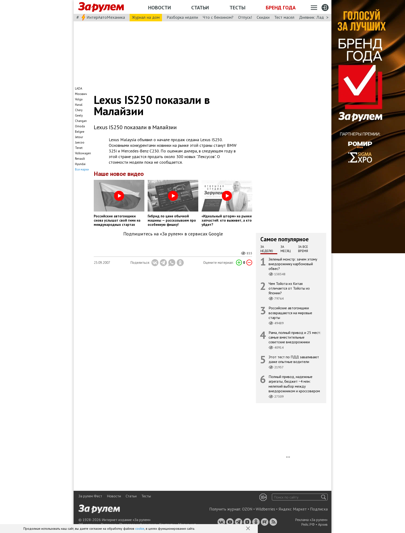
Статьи (200, 7)
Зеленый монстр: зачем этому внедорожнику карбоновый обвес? (293, 264)
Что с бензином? (218, 17)
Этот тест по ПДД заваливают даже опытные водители (294, 359)
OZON (247, 509)
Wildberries (265, 509)
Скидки (263, 17)
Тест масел (284, 17)
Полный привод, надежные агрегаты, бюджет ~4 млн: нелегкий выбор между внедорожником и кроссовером (294, 383)
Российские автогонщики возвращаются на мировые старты (290, 313)
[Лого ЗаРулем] (101, 7)
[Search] (323, 497)
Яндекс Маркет (292, 509)
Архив (323, 524)
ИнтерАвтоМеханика (105, 17)
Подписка (319, 509)
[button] (248, 528)
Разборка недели (182, 17)
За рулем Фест (90, 496)
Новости (159, 7)
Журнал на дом (146, 17)
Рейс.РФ (308, 524)
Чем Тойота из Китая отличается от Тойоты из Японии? (289, 288)
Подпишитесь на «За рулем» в (173, 234)
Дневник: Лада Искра (318, 17)
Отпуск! (245, 17)
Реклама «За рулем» (311, 519)
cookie (139, 528)
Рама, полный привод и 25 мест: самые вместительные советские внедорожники (295, 337)
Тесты (237, 7)
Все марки (82, 169)
